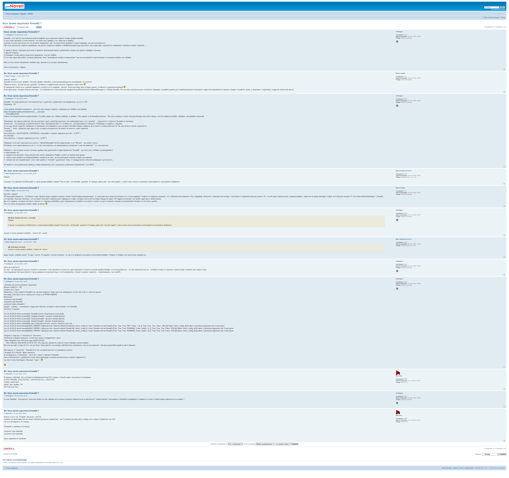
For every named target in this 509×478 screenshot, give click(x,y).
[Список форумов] (14, 5)
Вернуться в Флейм (10, 454)
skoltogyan (9, 35)
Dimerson (9, 374)
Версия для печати (499, 13)
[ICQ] (397, 41)
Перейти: (478, 454)
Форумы (23, 14)
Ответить (6, 26)
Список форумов (12, 14)
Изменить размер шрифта (503, 13)
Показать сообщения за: (219, 444)
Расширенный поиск (498, 9)
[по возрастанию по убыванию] (287, 444)
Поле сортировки (250, 444)
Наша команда (447, 468)
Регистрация (494, 17)
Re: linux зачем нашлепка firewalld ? (21, 73)
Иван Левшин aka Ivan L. (14, 173)
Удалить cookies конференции (463, 468)
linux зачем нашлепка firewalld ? (22, 23)
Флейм (30, 14)
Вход (503, 17)
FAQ (485, 17)
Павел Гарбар (10, 76)
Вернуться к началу (504, 69)
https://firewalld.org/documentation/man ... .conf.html (24, 112)
